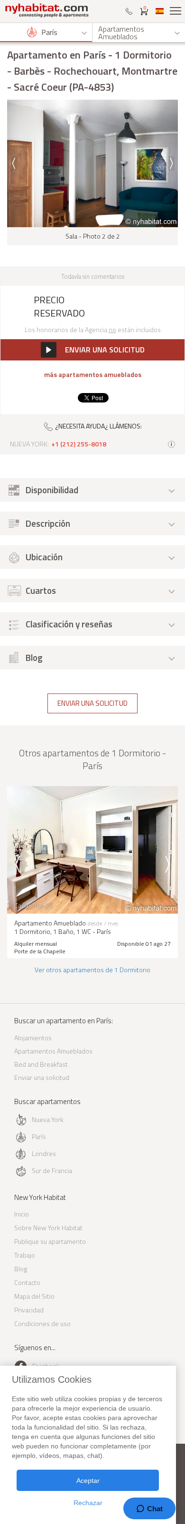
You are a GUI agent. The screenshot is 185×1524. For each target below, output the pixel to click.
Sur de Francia (52, 1170)
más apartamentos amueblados (92, 374)
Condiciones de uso (42, 1323)
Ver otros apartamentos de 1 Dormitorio (92, 970)
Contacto (27, 1282)
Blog (20, 1269)
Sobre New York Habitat (48, 1228)
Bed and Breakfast (41, 1064)
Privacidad (29, 1310)
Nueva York (48, 1119)
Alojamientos (33, 1038)
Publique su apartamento (50, 1241)
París (39, 1136)
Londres (44, 1153)
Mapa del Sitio (34, 1296)
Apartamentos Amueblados (53, 1051)
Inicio (21, 1214)
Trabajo (24, 1255)
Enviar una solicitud (92, 703)
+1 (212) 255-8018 (78, 444)
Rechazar (88, 1503)
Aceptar (88, 1480)
